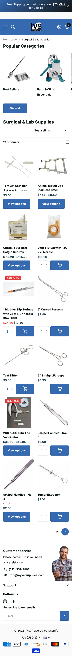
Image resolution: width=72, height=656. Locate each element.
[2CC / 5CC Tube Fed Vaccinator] (18, 412)
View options (17, 203)
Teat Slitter (10, 375)
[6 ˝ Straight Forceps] (53, 355)
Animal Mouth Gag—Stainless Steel (52, 188)
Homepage (10, 39)
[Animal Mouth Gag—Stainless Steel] (53, 165)
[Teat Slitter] (18, 355)
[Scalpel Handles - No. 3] (53, 412)
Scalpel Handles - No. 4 (17, 496)
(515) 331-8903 (19, 569)
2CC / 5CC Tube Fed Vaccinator (16, 435)
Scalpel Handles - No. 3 (52, 435)
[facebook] (14, 601)
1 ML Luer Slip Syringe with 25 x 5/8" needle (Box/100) (18, 314)
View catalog (5, 27)
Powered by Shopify (45, 630)
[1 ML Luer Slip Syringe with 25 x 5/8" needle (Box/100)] (18, 289)
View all (15, 108)
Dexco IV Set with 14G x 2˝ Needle (52, 250)
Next (65, 531)
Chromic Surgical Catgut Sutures (15, 250)
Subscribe (64, 616)
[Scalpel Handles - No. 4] (18, 474)
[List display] (67, 142)
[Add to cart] (59, 265)
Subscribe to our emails (19, 607)
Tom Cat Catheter (15, 185)
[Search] (13, 27)
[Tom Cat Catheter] (18, 165)
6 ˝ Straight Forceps (51, 375)
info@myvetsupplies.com (26, 575)
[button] (47, 262)
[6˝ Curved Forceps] (53, 289)
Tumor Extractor (49, 494)
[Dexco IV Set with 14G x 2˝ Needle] (53, 227)
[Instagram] (5, 601)
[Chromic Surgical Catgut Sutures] (18, 227)
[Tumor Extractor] (53, 474)
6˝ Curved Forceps (50, 309)
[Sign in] (59, 27)
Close (67, 6)
